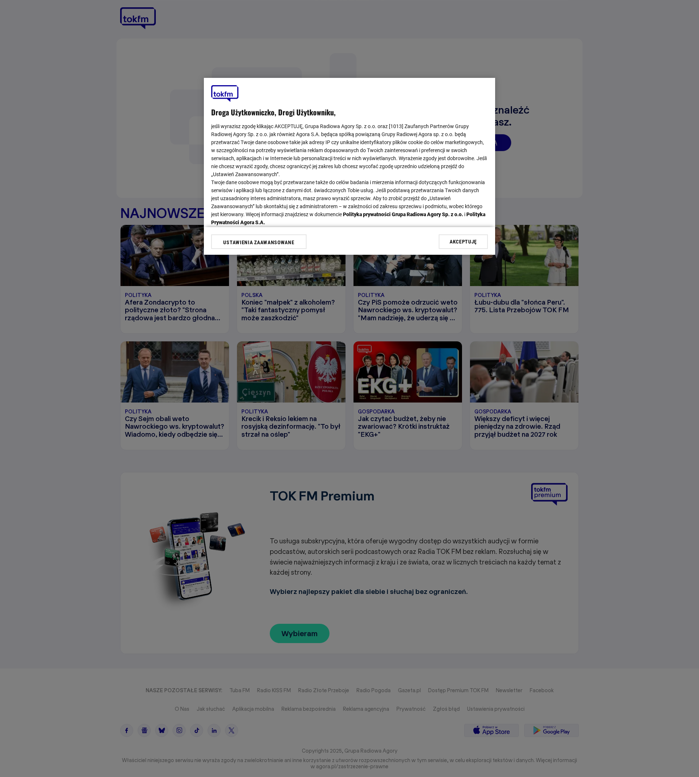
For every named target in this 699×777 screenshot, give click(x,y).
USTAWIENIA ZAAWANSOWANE (258, 242)
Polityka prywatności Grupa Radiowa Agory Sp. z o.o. (403, 214)
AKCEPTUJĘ (463, 241)
